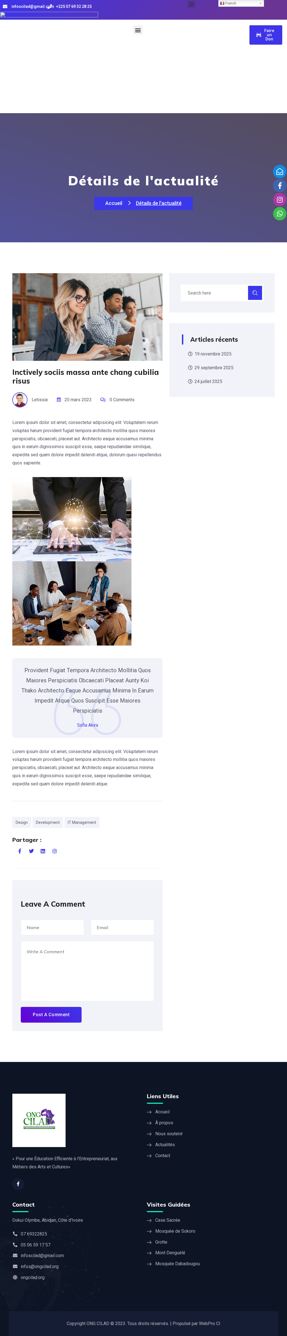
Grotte (161, 1242)
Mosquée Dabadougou (177, 1263)
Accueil (114, 203)
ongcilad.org (33, 1277)
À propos (164, 1122)
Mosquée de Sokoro (175, 1231)
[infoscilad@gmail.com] (5, 6)
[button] (138, 30)
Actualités (165, 1144)
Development (48, 822)
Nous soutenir (169, 1133)
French (230, 3)
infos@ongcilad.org (40, 1266)
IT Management (82, 822)
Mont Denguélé (170, 1252)
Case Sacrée (167, 1220)
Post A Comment (51, 1014)
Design (22, 822)
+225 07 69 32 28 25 (74, 6)
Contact (162, 1155)
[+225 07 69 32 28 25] (49, 6)
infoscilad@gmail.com (32, 6)
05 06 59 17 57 (35, 1245)
